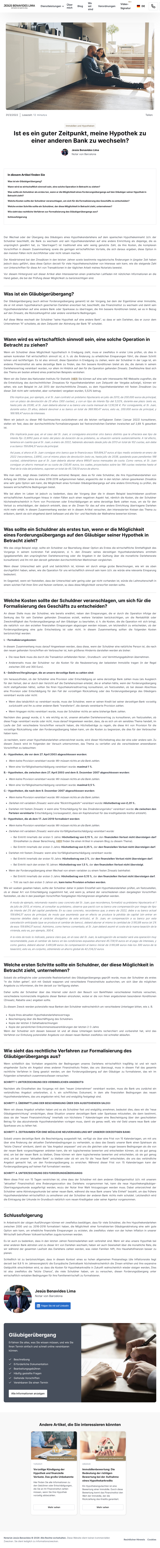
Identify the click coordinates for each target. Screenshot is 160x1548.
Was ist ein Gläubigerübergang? (25, 181)
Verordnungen (106, 6)
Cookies (151, 1539)
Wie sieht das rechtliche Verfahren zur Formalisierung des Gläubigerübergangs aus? (53, 211)
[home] (19, 6)
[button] (51, 6)
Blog (80, 6)
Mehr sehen (54, 1507)
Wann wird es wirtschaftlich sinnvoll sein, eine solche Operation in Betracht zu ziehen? (54, 186)
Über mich (69, 6)
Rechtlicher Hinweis (134, 1539)
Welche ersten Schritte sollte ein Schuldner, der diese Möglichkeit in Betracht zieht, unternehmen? (60, 206)
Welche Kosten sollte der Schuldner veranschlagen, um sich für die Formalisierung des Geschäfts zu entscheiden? (69, 201)
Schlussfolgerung (17, 217)
